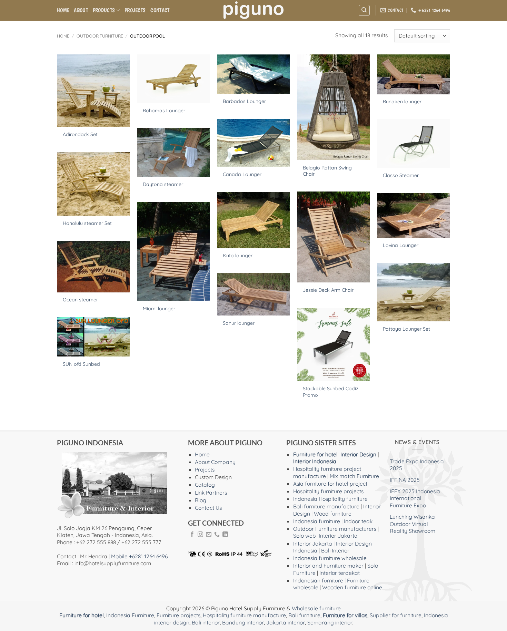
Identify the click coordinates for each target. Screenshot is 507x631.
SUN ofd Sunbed (81, 364)
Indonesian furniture (318, 580)
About (81, 10)
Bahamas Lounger (164, 110)
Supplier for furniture (395, 615)
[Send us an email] (208, 535)
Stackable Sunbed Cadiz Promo (330, 391)
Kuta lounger (237, 255)
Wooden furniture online (352, 587)
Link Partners (211, 492)
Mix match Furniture (354, 476)
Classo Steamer (401, 175)
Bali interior (206, 622)
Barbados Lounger (244, 101)
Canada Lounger (242, 174)
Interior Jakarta (338, 535)
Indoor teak (358, 521)
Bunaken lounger (402, 102)
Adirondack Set (80, 134)
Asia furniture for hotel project (330, 483)
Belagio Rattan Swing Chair (327, 171)
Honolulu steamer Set (87, 223)
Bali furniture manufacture (326, 506)
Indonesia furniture (316, 521)
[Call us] (217, 535)
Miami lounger (159, 309)
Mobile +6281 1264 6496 (139, 556)
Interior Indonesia (314, 461)
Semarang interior (329, 622)
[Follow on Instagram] (200, 535)
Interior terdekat (339, 572)
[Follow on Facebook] (192, 535)
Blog (200, 500)
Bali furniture (304, 615)
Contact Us (208, 507)
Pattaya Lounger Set (406, 329)
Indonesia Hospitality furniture (330, 498)
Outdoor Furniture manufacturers (334, 528)
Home (63, 10)
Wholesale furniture (316, 608)
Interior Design (358, 454)
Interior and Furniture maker (328, 565)
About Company (215, 461)
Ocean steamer (80, 300)
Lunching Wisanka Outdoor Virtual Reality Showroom (412, 523)
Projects (135, 10)
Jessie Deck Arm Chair (328, 290)
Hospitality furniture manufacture (244, 615)
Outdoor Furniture (100, 36)
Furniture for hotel (315, 454)
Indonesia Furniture (130, 615)
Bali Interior (335, 550)
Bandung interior (243, 622)
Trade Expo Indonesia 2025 (417, 465)
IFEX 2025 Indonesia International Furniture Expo (415, 498)
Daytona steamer (163, 184)
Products (104, 10)
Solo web (304, 535)
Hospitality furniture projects (328, 491)
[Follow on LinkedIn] (225, 535)
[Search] (364, 10)
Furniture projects (178, 615)
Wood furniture (332, 513)
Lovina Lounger (400, 245)
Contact (159, 10)
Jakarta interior (285, 622)
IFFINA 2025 (405, 479)
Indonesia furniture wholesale (330, 558)
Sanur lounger (239, 323)
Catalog (205, 484)
